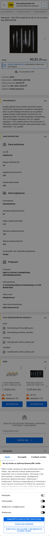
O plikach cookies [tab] (38, 457)
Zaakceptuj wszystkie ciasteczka (24, 519)
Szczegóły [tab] (22, 457)
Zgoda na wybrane (24, 524)
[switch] (43, 501)
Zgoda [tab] (7, 457)
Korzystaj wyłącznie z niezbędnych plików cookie (24, 530)
